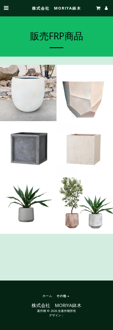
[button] (6, 7)
